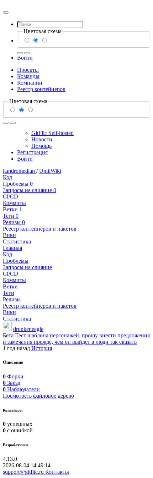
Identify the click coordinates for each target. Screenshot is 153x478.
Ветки (12, 209)
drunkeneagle (28, 329)
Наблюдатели (21, 389)
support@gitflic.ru (24, 472)
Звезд (11, 383)
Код (7, 177)
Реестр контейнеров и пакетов (39, 229)
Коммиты (14, 203)
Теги (11, 216)
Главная (12, 248)
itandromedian (19, 171)
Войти (25, 58)
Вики (9, 235)
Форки (13, 376)
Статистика (17, 241)
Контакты (57, 472)
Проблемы (18, 184)
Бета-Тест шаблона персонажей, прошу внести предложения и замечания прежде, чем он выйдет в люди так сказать (76, 338)
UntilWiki (50, 171)
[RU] (20, 53)
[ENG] (27, 53)
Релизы (14, 222)
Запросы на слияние (29, 190)
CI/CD (10, 196)
